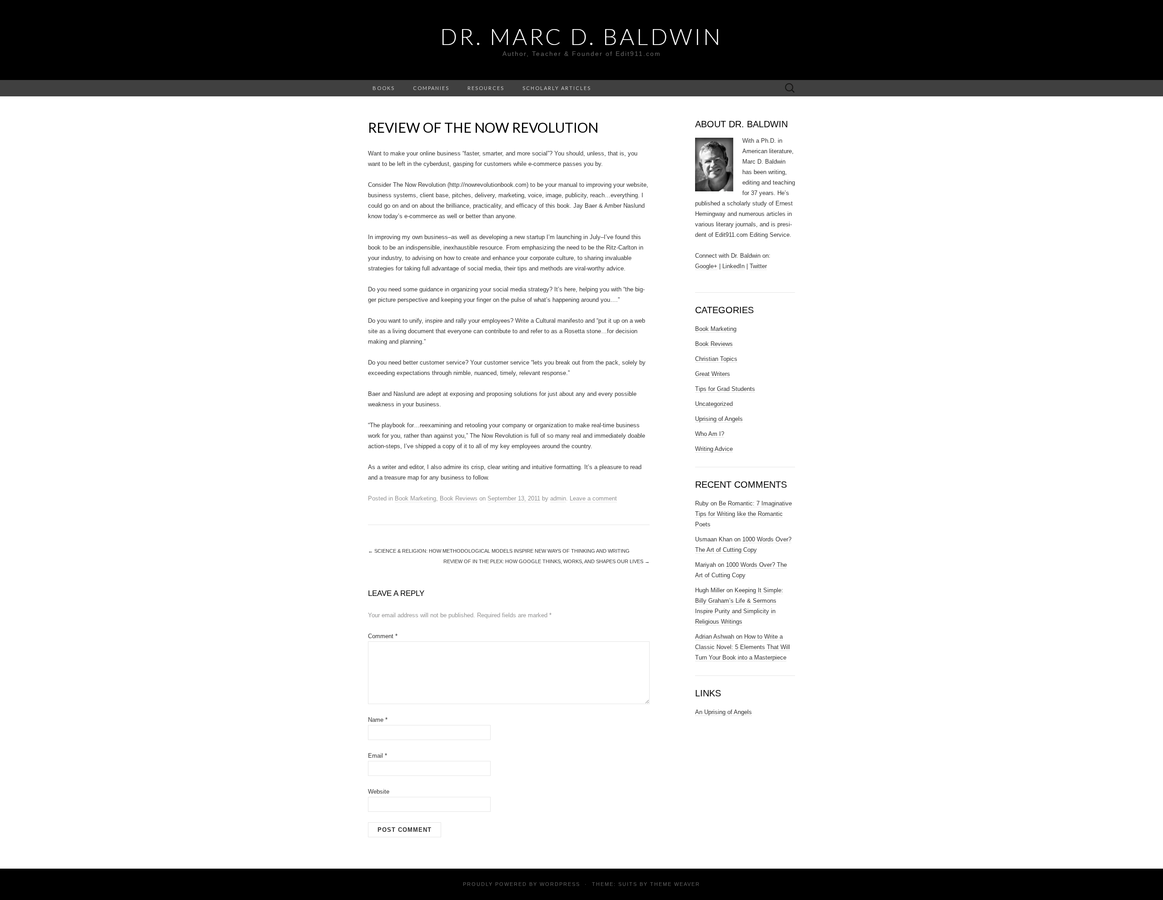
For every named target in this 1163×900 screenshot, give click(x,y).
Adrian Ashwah (714, 636)
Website (378, 791)
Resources (485, 88)
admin (558, 498)
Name (378, 719)
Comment (383, 636)
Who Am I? (709, 433)
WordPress (560, 884)
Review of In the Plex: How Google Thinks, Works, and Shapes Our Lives (546, 561)
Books (384, 88)
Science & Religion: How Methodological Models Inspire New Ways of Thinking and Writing (499, 551)
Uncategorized (714, 403)
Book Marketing (415, 498)
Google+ (706, 266)
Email (377, 755)
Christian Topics (716, 358)
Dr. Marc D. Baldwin (581, 36)
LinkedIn (733, 266)
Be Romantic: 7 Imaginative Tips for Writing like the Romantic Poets (743, 514)
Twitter (758, 266)
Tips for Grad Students (725, 388)
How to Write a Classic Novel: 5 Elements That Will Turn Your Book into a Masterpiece (742, 647)
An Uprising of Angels (723, 712)
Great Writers (712, 373)
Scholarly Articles (556, 88)
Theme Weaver (675, 884)
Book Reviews (458, 498)
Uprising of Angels (719, 418)
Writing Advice (714, 448)
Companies (431, 88)
